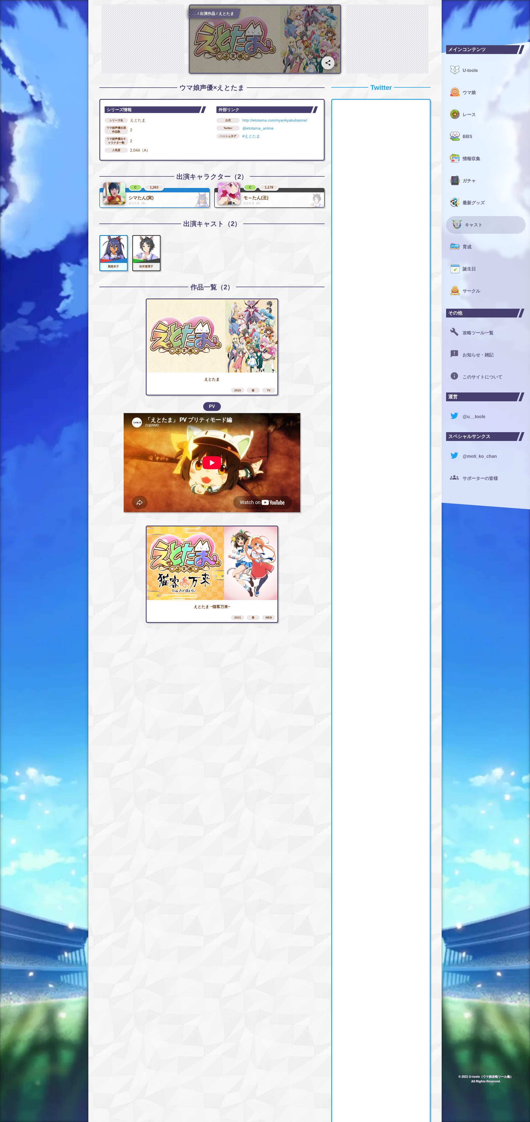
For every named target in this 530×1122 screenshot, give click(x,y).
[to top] (426, 1109)
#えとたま (251, 136)
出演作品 (207, 13)
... (195, 13)
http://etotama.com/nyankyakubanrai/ (274, 120)
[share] (328, 62)
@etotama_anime (258, 128)
